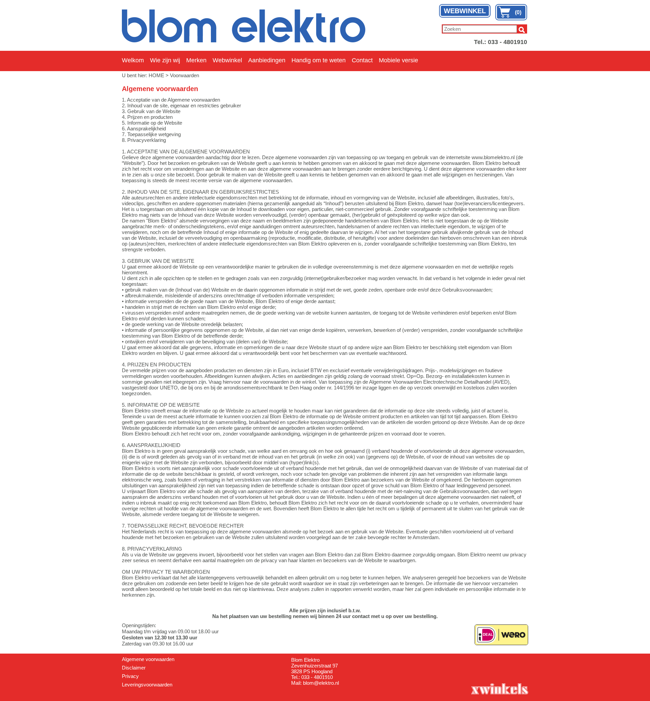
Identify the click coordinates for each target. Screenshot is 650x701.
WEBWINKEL (465, 11)
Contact (362, 60)
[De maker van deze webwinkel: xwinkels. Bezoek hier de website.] (499, 688)
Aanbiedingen (266, 60)
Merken (196, 60)
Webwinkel (227, 60)
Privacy (130, 676)
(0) (518, 12)
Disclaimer (134, 668)
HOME (156, 75)
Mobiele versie (398, 60)
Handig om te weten (318, 60)
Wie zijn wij (165, 60)
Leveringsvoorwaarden (147, 684)
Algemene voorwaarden (148, 659)
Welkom (133, 60)
